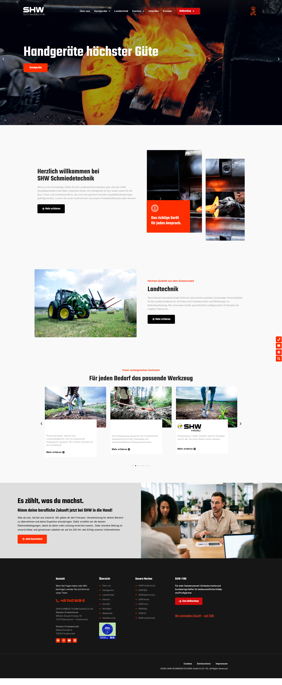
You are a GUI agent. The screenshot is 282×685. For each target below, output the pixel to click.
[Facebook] (58, 640)
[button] (3, 59)
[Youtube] (69, 640)
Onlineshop (185, 11)
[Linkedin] (75, 640)
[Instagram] (63, 640)
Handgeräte (100, 11)
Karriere (136, 11)
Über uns (85, 11)
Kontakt (167, 11)
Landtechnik (121, 11)
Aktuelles (153, 11)
